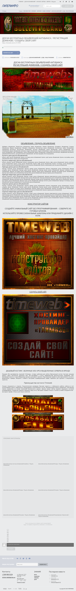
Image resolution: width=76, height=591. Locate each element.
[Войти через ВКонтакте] (8, 532)
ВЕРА (35, 574)
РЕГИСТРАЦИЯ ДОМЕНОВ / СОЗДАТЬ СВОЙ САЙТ (38, 65)
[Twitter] (23, 558)
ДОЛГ (35, 579)
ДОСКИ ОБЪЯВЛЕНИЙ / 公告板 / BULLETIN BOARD (41, 57)
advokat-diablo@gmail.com (8, 577)
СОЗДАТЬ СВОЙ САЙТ (38, 292)
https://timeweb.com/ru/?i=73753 (11, 42)
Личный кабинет (34, 5)
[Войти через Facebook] (8, 534)
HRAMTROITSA (67, 57)
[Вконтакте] (17, 558)
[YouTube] (29, 558)
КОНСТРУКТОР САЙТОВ (38, 204)
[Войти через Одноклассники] (8, 541)
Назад (4, 11)
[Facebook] (20, 558)
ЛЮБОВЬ (36, 577)
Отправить (11, 548)
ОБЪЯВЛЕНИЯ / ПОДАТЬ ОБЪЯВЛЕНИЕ (38, 143)
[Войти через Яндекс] (8, 537)
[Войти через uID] (8, 530)
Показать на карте (21, 582)
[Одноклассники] (26, 558)
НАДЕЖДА (36, 576)
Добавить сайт (68, 6)
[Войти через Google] (8, 539)
